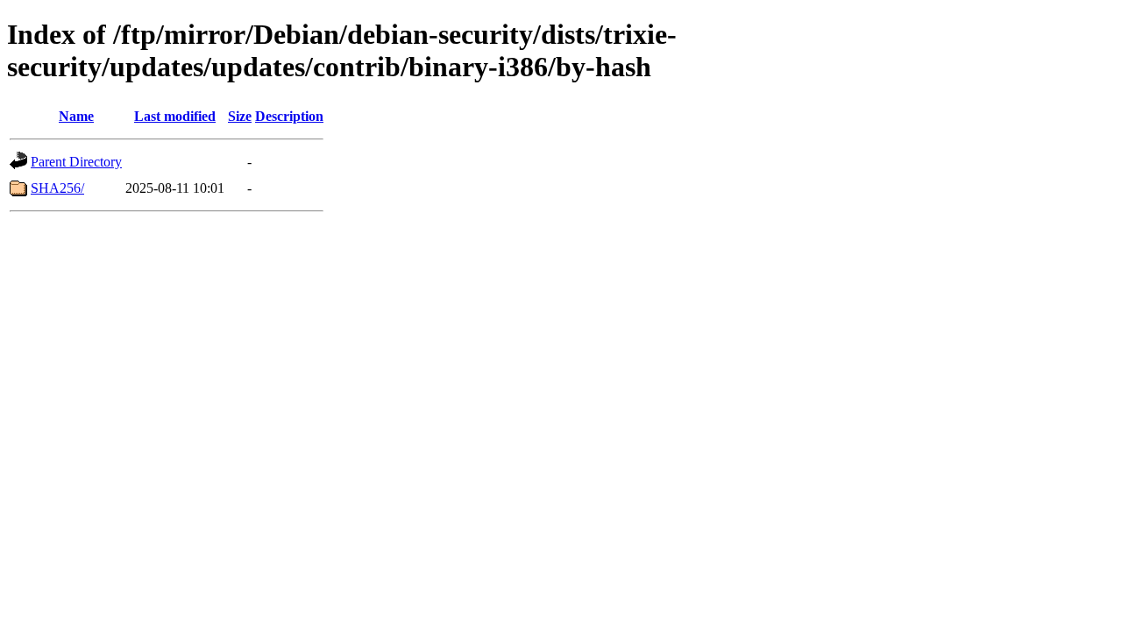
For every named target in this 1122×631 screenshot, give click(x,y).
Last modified (175, 116)
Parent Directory (76, 161)
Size (240, 116)
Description (289, 116)
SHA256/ (57, 188)
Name (76, 116)
